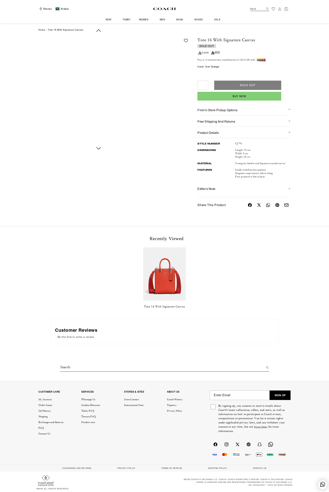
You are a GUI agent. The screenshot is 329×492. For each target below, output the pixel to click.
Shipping (43, 416)
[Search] (266, 9)
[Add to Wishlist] (185, 40)
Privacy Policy (174, 410)
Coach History (175, 399)
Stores (47, 8)
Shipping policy (217, 468)
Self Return (44, 410)
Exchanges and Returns (50, 422)
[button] (110, 20)
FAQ (41, 427)
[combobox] (259, 9)
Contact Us (44, 433)
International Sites (134, 405)
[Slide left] (99, 30)
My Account (45, 399)
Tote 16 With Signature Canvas (164, 306)
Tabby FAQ (87, 410)
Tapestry (171, 405)
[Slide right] (99, 148)
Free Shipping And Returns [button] (216, 121)
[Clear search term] (263, 8)
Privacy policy (126, 468)
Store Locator (131, 399)
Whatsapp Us (88, 399)
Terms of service (171, 468)
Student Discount (90, 405)
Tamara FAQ (88, 416)
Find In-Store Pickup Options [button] (217, 110)
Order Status (45, 405)
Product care (88, 422)
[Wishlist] (273, 9)
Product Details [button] (208, 132)
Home (41, 30)
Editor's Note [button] (206, 188)
